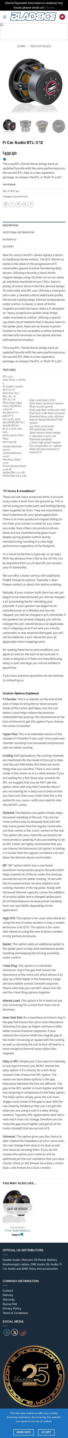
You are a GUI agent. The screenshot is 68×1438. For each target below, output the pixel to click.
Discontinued (40, 46)
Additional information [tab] (18, 232)
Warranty (9, 1299)
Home (21, 46)
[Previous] (8, 84)
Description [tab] (10, 225)
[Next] (60, 84)
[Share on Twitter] (18, 204)
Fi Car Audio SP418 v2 (17, 1230)
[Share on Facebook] (12, 204)
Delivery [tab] (8, 246)
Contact (8, 1290)
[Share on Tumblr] (31, 204)
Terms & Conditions (15, 1313)
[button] (5, 17)
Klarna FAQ (10, 1304)
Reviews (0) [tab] (9, 239)
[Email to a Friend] (25, 204)
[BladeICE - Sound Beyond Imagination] (33, 16)
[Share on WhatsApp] (6, 204)
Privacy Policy (12, 1308)
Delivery (8, 1295)
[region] (34, 31)
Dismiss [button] (49, 7)
